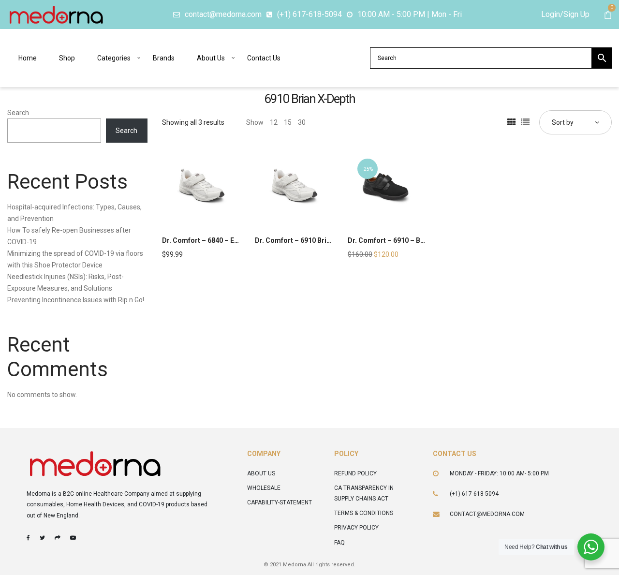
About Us (261, 473)
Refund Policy (355, 473)
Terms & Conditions (363, 513)
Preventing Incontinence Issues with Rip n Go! (75, 300)
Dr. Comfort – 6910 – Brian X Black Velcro (414, 240)
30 (302, 122)
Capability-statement (279, 502)
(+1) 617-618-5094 (474, 493)
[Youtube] (73, 537)
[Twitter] (42, 537)
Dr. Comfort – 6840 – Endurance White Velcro (234, 240)
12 (274, 122)
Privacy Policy (356, 527)
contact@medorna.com (487, 514)
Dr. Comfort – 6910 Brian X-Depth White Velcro (329, 240)
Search (18, 113)
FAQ (339, 542)
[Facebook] (28, 537)
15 (288, 122)
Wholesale (263, 488)
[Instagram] (57, 537)
